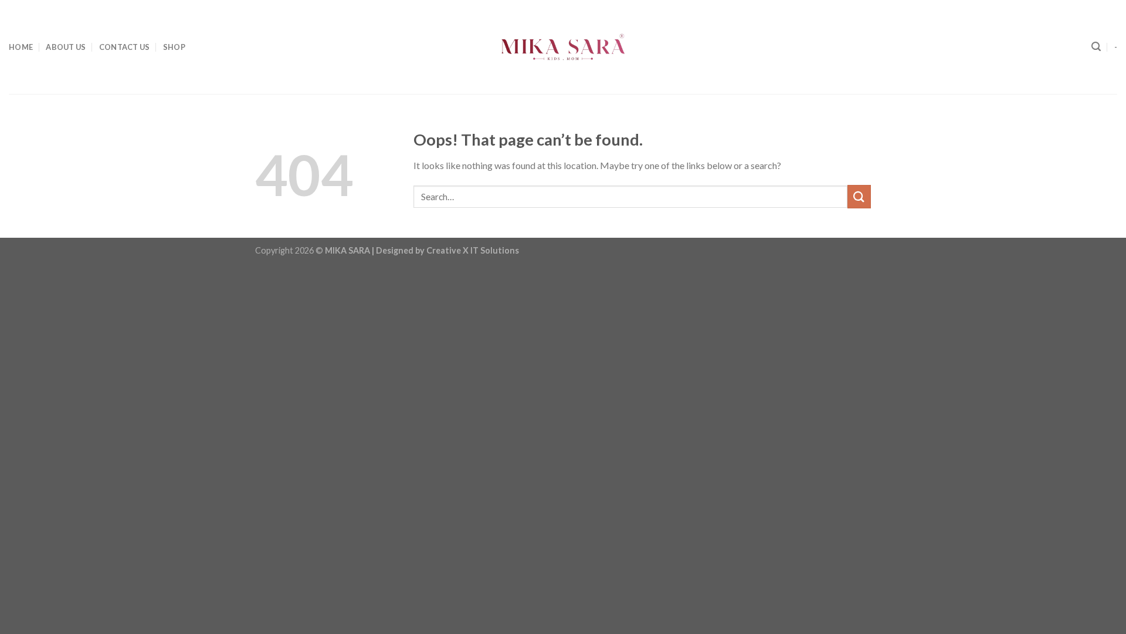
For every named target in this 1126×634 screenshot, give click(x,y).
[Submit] (859, 196)
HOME (21, 47)
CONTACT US (124, 47)
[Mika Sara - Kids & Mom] (563, 47)
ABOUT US (66, 47)
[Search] (1096, 46)
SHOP (174, 47)
